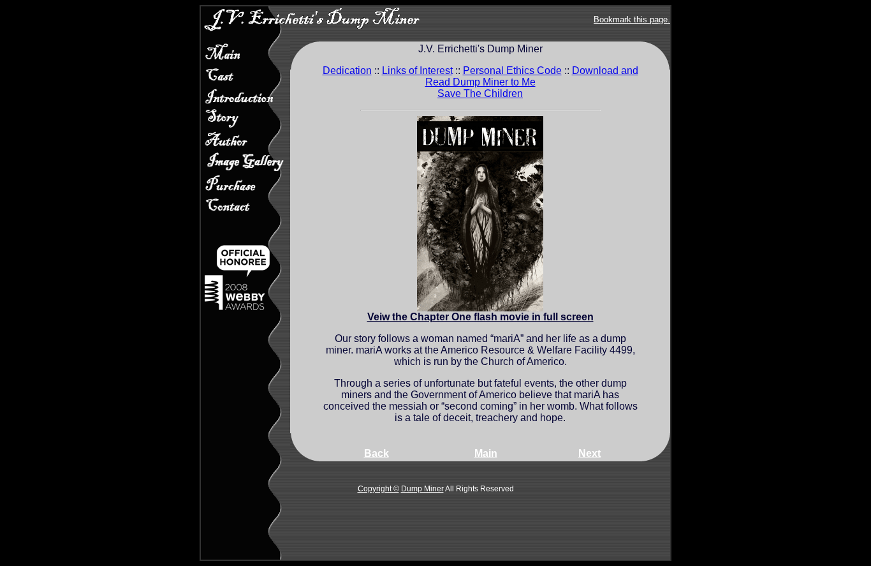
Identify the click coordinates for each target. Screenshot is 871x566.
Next (589, 453)
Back (376, 453)
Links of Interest (417, 70)
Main (485, 453)
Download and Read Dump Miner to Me (531, 76)
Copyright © (378, 488)
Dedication (347, 70)
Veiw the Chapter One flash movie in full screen (480, 316)
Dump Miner (422, 488)
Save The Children (480, 93)
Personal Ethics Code (512, 70)
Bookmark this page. (632, 19)
